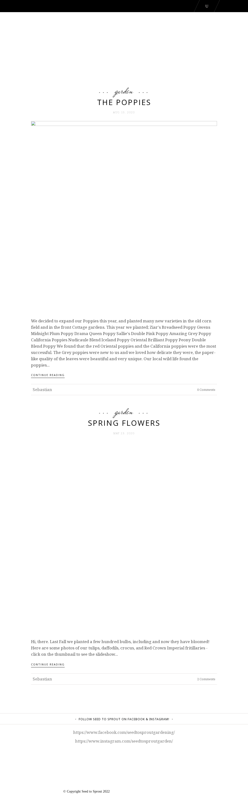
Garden (124, 91)
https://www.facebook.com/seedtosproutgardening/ (124, 732)
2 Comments (205, 679)
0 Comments (205, 389)
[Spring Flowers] (124, 534)
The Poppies (124, 102)
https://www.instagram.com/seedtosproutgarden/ (124, 741)
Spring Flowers (124, 423)
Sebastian (42, 389)
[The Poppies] (124, 213)
